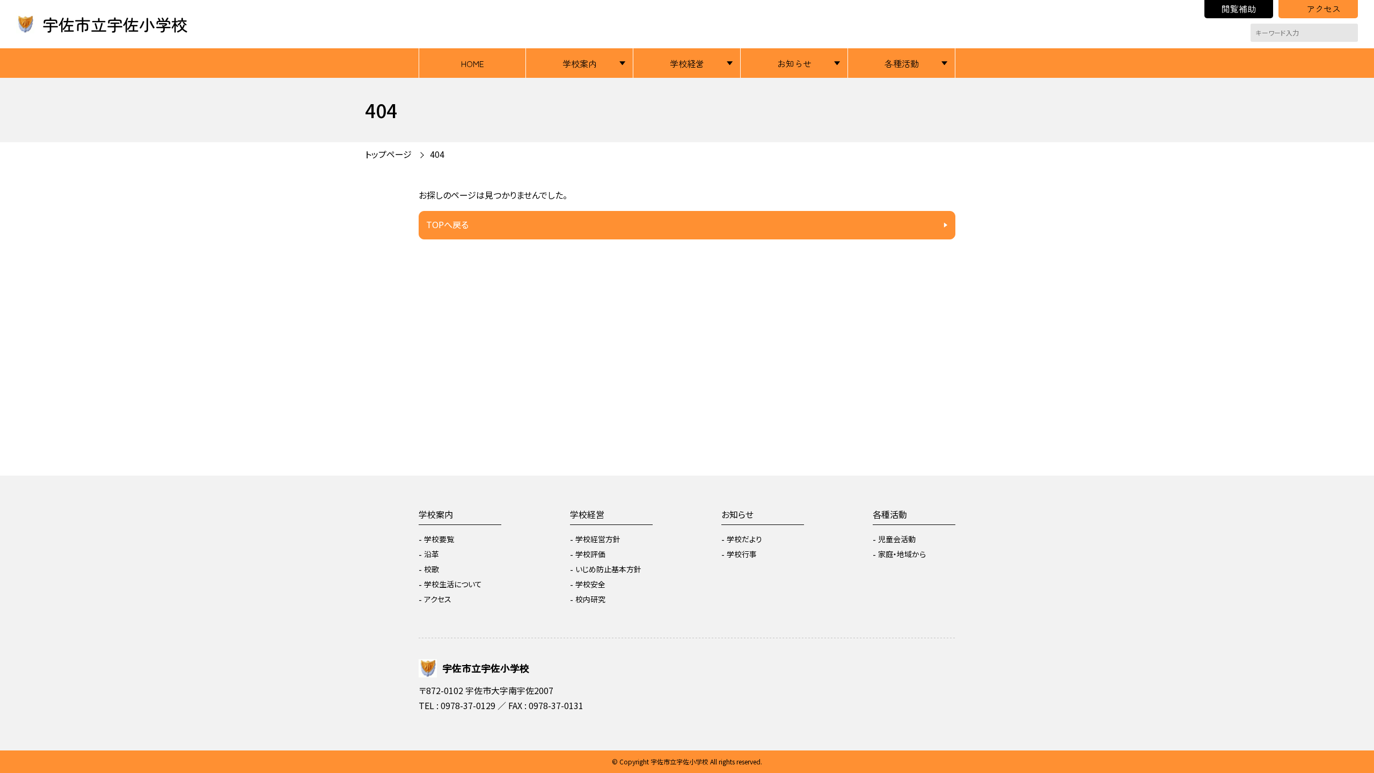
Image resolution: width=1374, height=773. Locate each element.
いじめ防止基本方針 (608, 569)
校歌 (431, 569)
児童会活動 (897, 539)
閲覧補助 (1239, 8)
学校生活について (453, 584)
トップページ (388, 154)
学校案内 (579, 63)
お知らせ (794, 63)
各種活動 (902, 63)
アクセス (1323, 8)
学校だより (744, 539)
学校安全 (590, 584)
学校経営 (687, 63)
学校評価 (590, 554)
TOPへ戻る (447, 224)
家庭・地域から (902, 554)
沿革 (431, 554)
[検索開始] (1350, 33)
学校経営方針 (597, 539)
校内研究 (590, 599)
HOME (472, 63)
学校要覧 (439, 539)
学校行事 (742, 554)
